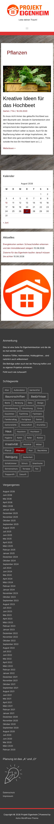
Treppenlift (10, 474)
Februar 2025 (9, 550)
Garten (6, 111)
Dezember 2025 (10, 513)
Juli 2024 (7, 568)
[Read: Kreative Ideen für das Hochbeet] (27, 79)
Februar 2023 (9, 626)
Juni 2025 (7, 535)
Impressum (8, 796)
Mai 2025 (7, 539)
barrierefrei (35, 390)
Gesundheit (26, 425)
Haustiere (21, 431)
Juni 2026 (7, 495)
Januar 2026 (9, 510)
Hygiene (8, 438)
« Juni (5, 222)
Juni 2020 (7, 739)
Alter (7, 390)
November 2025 (10, 517)
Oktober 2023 (9, 597)
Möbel (39, 444)
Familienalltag (11, 419)
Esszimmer (9, 414)
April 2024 (7, 579)
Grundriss (41, 425)
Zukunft (22, 474)
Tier (36, 469)
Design (40, 403)
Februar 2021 (9, 709)
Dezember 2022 (10, 633)
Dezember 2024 (10, 557)
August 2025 (9, 528)
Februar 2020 (9, 749)
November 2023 (10, 593)
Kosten (40, 438)
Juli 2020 (7, 735)
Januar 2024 (9, 589)
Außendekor (19, 390)
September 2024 (11, 564)
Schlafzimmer (11, 463)
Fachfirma (23, 414)
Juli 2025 (7, 531)
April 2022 (7, 662)
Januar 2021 (8, 713)
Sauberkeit (28, 457)
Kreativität (11, 444)
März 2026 (8, 506)
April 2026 (7, 502)
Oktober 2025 (9, 520)
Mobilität (27, 444)
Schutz (24, 463)
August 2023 (9, 604)
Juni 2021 (7, 695)
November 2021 (10, 680)
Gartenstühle (11, 425)
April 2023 (7, 619)
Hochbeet (34, 431)
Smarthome (37, 463)
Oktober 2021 (9, 684)
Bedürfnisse (38, 396)
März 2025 (8, 546)
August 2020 (9, 731)
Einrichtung (27, 408)
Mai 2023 (7, 615)
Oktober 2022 (9, 640)
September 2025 (10, 524)
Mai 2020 (7, 742)
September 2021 (10, 688)
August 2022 (9, 648)
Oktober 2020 (9, 724)
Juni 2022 (7, 655)
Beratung (19, 403)
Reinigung (11, 456)
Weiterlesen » (9, 148)
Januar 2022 (9, 673)
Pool (31, 450)
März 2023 (8, 622)
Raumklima (42, 450)
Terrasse (26, 469)
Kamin (19, 438)
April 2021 (7, 702)
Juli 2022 (7, 651)
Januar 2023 (9, 629)
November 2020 (10, 720)
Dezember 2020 (10, 717)
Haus (8, 431)
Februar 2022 (9, 669)
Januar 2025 (9, 553)
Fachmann (37, 414)
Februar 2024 (9, 586)
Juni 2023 (7, 611)
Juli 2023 (7, 608)
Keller (29, 438)
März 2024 (8, 582)
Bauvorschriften (15, 396)
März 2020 (8, 746)
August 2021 (8, 691)
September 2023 (11, 600)
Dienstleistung (11, 408)
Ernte (39, 408)
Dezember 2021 (10, 677)
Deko (30, 403)
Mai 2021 (7, 699)
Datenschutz (9, 792)
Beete (7, 403)
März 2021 (8, 706)
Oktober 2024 (9, 560)
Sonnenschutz (11, 469)
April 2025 (7, 542)
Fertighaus (26, 419)
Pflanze (8, 450)
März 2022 (8, 666)
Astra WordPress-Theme (27, 818)
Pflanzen (20, 450)
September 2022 (10, 644)
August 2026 (9, 491)
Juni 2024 (7, 571)
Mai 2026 (7, 499)
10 (6, 203)
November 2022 (10, 637)
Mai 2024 (7, 575)
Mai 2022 (7, 659)
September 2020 (11, 728)
